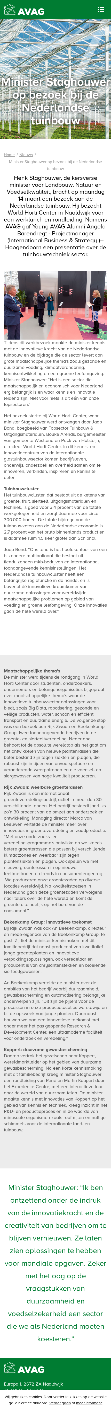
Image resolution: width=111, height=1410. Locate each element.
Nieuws (26, 154)
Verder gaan (60, 1403)
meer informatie (89, 1403)
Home (9, 154)
